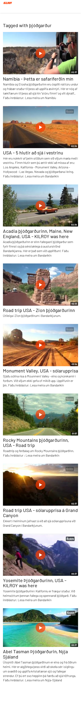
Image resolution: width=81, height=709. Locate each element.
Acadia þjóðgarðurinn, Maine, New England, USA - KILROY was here (38, 233)
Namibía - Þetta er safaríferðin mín (38, 79)
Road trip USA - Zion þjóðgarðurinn (39, 310)
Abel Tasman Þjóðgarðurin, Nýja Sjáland (35, 653)
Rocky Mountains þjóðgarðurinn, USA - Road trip (36, 442)
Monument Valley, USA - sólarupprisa (40, 370)
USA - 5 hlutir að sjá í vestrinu (33, 152)
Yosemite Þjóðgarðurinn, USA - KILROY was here (34, 582)
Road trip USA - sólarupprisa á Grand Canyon (40, 512)
